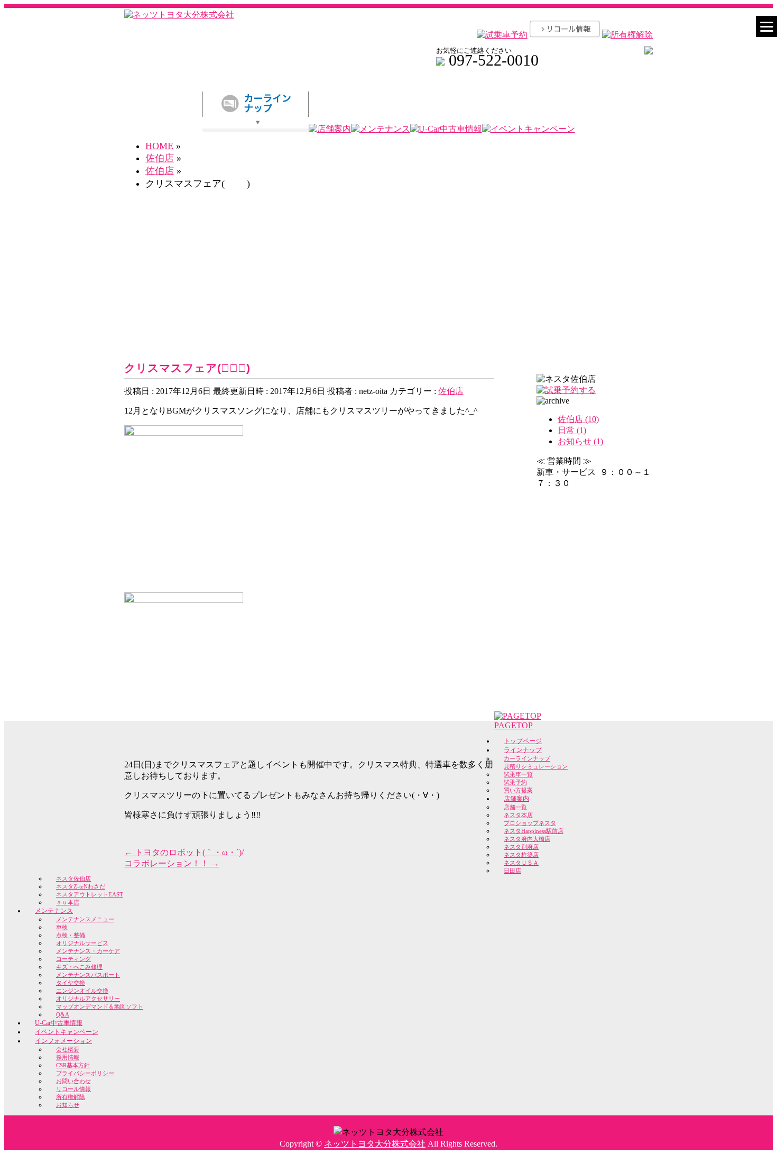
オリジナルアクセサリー (88, 998)
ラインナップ (523, 750)
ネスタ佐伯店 (73, 878)
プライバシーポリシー (85, 1073)
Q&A (62, 1014)
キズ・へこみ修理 (79, 967)
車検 (62, 927)
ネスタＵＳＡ (521, 862)
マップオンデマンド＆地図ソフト (99, 1006)
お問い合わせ (73, 1081)
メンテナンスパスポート (88, 975)
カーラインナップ (527, 758)
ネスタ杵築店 (521, 854)
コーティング (73, 959)
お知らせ (67, 1105)
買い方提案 (518, 790)
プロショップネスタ (530, 823)
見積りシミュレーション (536, 766)
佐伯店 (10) (578, 419)
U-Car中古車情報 (58, 1023)
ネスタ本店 (518, 815)
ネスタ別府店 (521, 847)
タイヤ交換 (70, 982)
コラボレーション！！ (171, 863)
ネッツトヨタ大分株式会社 (375, 1143)
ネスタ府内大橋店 (527, 839)
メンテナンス (54, 910)
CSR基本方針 (73, 1065)
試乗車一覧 (518, 774)
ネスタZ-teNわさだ (80, 886)
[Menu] (766, 26)
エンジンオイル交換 (82, 990)
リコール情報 (73, 1089)
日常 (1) (572, 430)
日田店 (512, 870)
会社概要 (67, 1049)
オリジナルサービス (82, 943)
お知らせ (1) (580, 441)
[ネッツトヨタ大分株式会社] (179, 14)
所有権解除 (70, 1097)
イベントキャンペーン (66, 1032)
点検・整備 (70, 935)
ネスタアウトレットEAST (89, 894)
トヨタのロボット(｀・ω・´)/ (184, 852)
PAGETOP (513, 725)
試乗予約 (515, 782)
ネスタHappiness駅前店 (533, 831)
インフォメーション (63, 1041)
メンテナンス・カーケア (88, 951)
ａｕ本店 (67, 902)
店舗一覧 (515, 807)
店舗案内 (516, 798)
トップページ (523, 741)
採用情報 (67, 1057)
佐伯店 (451, 391)
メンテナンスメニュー (85, 919)
